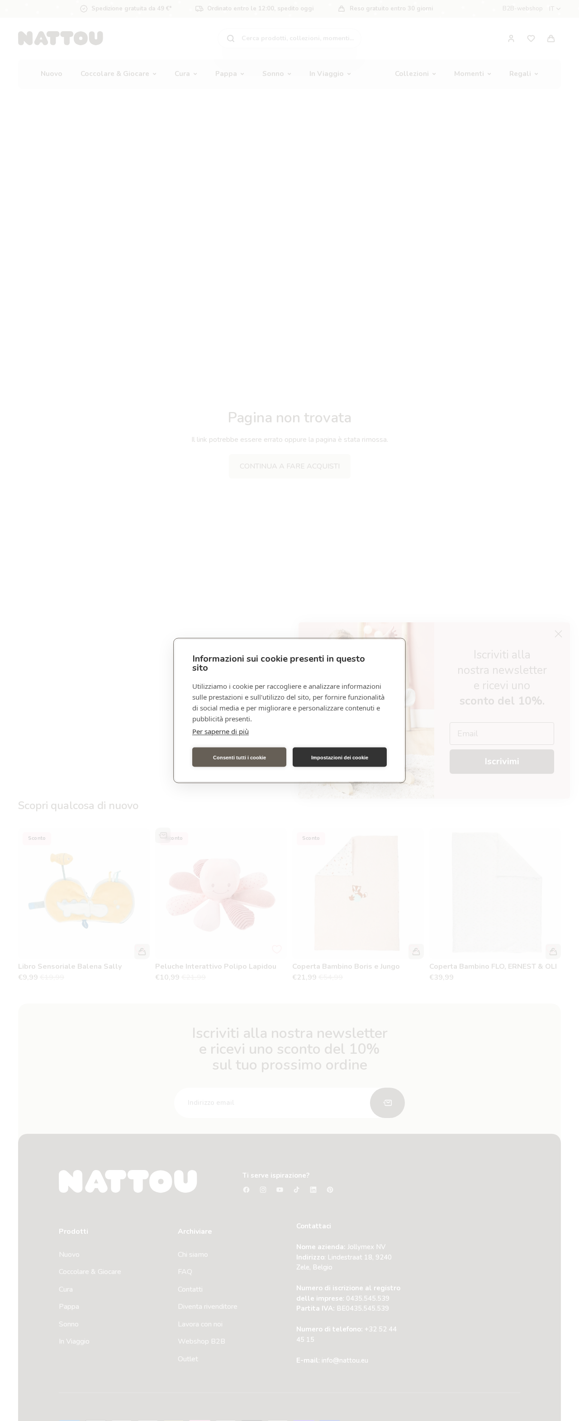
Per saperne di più (220, 731)
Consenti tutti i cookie (239, 757)
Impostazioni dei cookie (339, 757)
